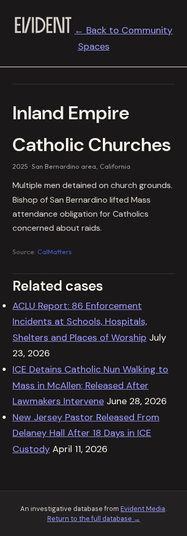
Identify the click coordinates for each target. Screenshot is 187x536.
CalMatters (54, 251)
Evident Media (143, 508)
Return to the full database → (93, 518)
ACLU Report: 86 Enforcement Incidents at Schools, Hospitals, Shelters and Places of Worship (79, 322)
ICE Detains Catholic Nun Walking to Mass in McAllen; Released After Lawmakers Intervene (90, 385)
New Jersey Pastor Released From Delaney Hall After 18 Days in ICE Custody (85, 433)
